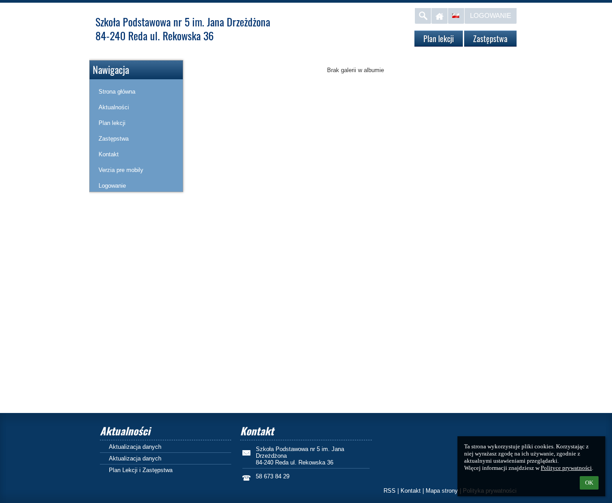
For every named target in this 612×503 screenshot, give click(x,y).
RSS (390, 490)
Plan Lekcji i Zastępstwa (140, 470)
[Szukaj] (423, 16)
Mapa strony (442, 490)
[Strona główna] (439, 16)
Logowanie (490, 15)
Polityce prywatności (566, 467)
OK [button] (589, 482)
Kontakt (411, 490)
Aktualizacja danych (135, 446)
